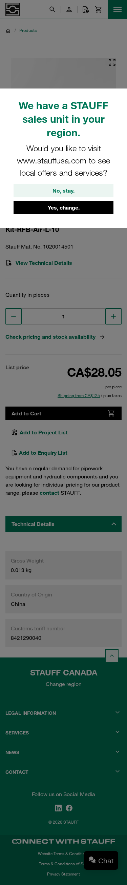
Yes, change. (64, 207)
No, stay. (63, 190)
